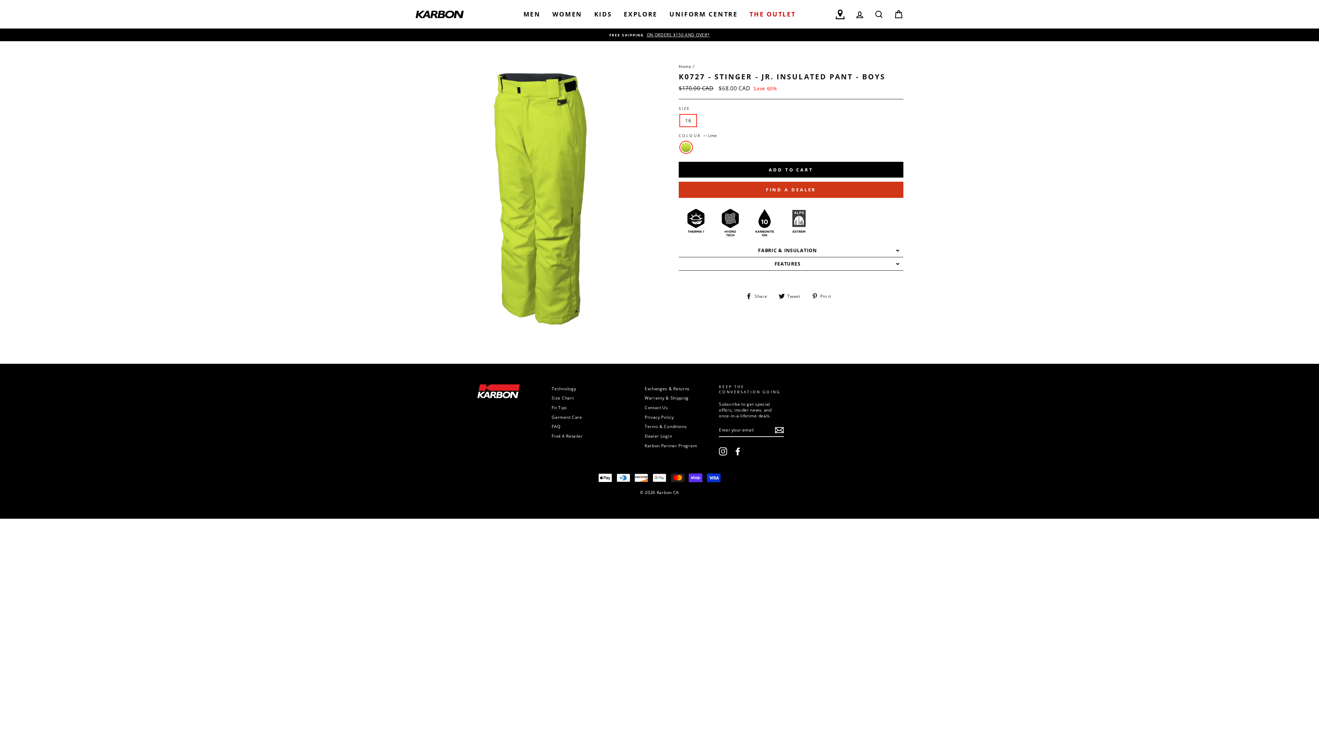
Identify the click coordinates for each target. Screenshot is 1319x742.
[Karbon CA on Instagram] (723, 451)
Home (685, 66)
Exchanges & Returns (667, 388)
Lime (686, 147)
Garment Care (567, 417)
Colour (698, 135)
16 (688, 120)
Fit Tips (559, 407)
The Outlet (772, 14)
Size (684, 108)
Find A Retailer (567, 436)
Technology (564, 388)
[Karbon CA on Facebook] (738, 451)
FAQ (556, 426)
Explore (640, 14)
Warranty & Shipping (667, 398)
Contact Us (656, 407)
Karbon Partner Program (671, 445)
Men (532, 14)
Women (567, 14)
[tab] (791, 250)
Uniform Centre (703, 14)
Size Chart (563, 398)
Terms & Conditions (666, 426)
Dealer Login (658, 436)
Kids (603, 14)
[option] (659, 35)
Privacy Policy (659, 417)
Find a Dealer (791, 190)
